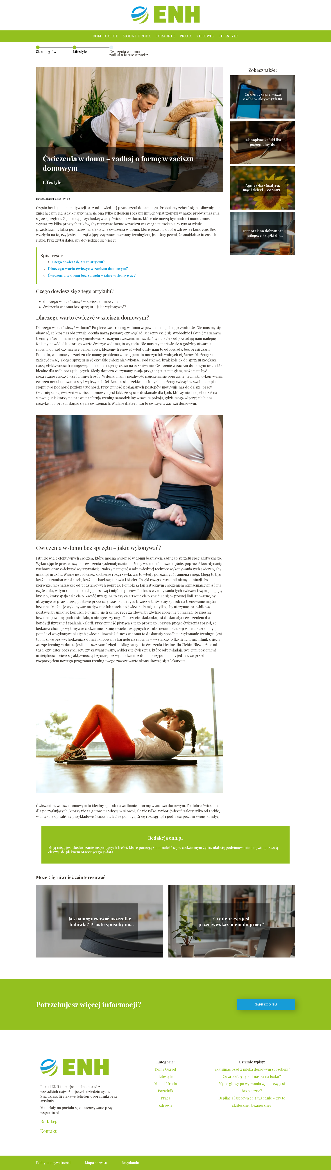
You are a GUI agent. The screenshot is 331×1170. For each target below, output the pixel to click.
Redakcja (49, 1121)
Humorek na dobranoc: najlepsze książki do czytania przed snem (263, 233)
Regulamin (130, 1162)
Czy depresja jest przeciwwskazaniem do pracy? (231, 921)
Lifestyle (228, 36)
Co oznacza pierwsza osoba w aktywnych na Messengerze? (262, 97)
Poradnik (165, 36)
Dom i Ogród (105, 36)
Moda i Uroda (137, 36)
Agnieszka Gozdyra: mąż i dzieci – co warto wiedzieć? (262, 188)
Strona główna (48, 51)
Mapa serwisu (96, 1162)
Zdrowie (205, 36)
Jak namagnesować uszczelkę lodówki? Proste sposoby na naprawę (99, 921)
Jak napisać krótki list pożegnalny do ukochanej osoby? (262, 142)
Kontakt (48, 1131)
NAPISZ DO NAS (266, 1004)
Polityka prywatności (53, 1162)
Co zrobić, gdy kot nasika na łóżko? (252, 1076)
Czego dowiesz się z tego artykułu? (78, 262)
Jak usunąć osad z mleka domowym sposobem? (251, 1069)
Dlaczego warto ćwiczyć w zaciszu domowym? (88, 268)
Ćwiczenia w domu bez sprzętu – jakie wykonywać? (92, 275)
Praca (186, 36)
